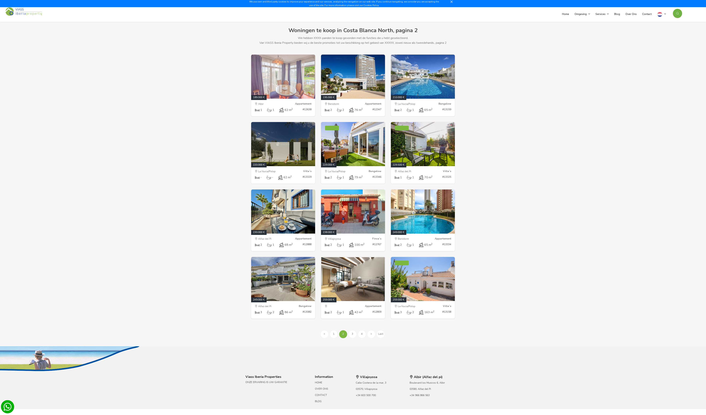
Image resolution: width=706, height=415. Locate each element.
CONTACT (321, 395)
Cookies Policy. (371, 5)
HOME (318, 382)
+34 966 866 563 (420, 395)
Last (380, 334)
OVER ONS (321, 389)
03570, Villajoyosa (366, 389)
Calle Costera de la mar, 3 (371, 382)
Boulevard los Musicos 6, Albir (427, 382)
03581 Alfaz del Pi (420, 389)
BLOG (318, 401)
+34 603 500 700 (366, 395)
